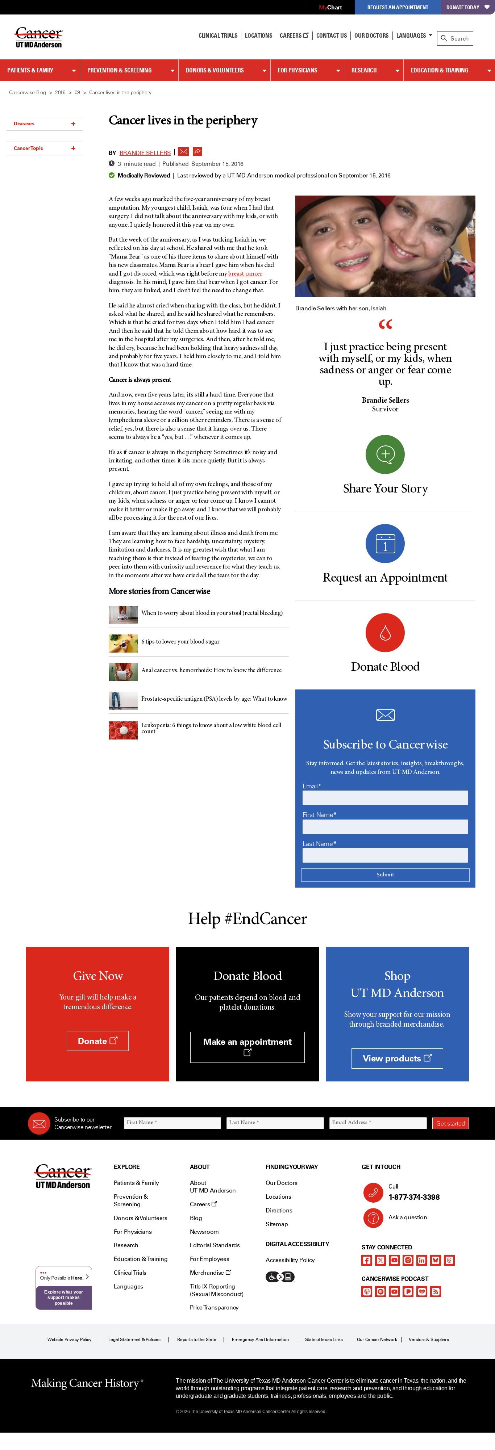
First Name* (320, 815)
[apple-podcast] (367, 1291)
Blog (196, 1218)
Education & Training (440, 70)
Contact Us (331, 35)
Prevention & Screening (119, 70)
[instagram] (408, 1260)
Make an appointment (247, 1041)
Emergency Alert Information (260, 1339)
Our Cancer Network (377, 1339)
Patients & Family (30, 70)
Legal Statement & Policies (134, 1339)
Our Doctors (371, 35)
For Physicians (297, 70)
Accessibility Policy (290, 1260)
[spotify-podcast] (380, 1291)
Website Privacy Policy (69, 1339)
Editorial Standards (215, 1245)
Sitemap (277, 1224)
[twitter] (380, 1260)
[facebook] (367, 1260)
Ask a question (407, 1217)
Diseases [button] (24, 123)
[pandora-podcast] (408, 1291)
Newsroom (204, 1231)
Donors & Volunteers (215, 70)
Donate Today (462, 7)
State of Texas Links (324, 1339)
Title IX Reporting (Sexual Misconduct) (217, 1290)
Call (414, 1192)
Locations (278, 1196)
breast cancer (245, 274)
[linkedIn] (422, 1260)
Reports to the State (196, 1339)
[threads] (449, 1260)
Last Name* (319, 844)
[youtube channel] (394, 1260)
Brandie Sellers (145, 153)
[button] (183, 149)
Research (364, 70)
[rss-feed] (435, 1291)
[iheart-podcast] (422, 1291)
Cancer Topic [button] (28, 148)
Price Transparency (214, 1307)
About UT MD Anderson (213, 1186)
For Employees (209, 1259)
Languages (411, 35)
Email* (312, 786)
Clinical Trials (218, 35)
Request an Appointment (397, 7)
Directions (279, 1210)
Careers (291, 35)
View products (393, 1058)
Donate (93, 1041)
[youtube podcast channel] (394, 1291)
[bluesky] (435, 1260)
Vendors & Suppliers (429, 1339)
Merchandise (207, 1272)
